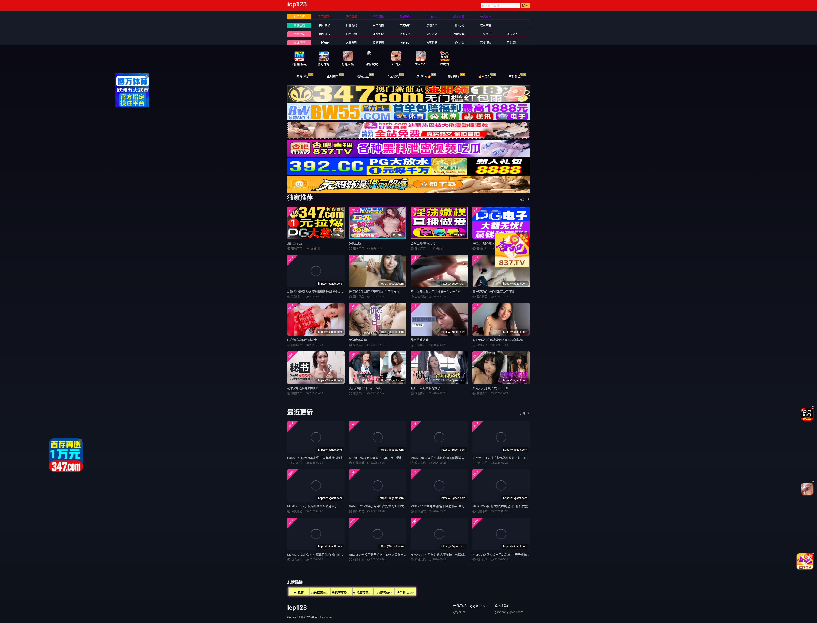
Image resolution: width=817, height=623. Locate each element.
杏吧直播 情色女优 (423, 243)
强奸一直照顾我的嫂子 (425, 388)
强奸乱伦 (378, 33)
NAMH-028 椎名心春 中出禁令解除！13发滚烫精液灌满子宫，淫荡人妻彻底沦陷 (402, 506)
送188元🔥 (423, 76)
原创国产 (431, 25)
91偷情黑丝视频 (321, 592)
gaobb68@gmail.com (509, 612)
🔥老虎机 (484, 76)
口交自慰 (351, 33)
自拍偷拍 (378, 25)
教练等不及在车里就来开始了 (351, 592)
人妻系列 (351, 42)
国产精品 (324, 25)
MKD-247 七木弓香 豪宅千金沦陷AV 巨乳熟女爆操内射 (446, 506)
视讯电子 (454, 76)
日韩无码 (458, 25)
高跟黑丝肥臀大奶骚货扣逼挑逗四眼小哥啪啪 (317, 291)
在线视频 (299, 42)
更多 (523, 199)
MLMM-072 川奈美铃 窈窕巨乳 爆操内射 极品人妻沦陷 (323, 554)
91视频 (299, 592)
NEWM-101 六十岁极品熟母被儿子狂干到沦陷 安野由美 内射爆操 (515, 458)
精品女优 (405, 33)
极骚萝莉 (378, 42)
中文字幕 (405, 25)
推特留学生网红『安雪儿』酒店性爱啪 (374, 291)
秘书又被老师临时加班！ (303, 388)
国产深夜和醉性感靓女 (302, 340)
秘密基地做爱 (419, 340)
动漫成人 (512, 33)
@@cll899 (460, 612)
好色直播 (355, 243)
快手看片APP (405, 592)
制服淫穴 (324, 33)
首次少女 (458, 42)
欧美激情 (485, 25)
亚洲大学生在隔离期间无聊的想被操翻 (497, 340)
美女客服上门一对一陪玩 (365, 388)
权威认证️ (363, 76)
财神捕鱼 (515, 76)
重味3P (324, 42)
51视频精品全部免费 (366, 592)
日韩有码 (351, 25)
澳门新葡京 (294, 243)
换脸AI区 (458, 33)
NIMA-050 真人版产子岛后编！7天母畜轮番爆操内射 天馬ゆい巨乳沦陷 (519, 554)
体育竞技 (302, 76)
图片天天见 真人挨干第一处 (490, 388)
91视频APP (384, 592)
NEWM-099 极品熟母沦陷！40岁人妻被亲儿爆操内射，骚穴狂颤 (391, 554)
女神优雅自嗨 (358, 340)
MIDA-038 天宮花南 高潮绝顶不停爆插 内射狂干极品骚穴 (448, 458)
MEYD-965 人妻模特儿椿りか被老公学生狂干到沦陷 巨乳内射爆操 (330, 506)
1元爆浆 (393, 76)
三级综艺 (485, 33)
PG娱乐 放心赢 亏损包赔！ (489, 243)
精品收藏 (299, 33)
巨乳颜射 (512, 42)
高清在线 (299, 25)
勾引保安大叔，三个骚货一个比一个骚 (436, 291)
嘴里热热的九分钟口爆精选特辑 (493, 291)
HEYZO (405, 42)
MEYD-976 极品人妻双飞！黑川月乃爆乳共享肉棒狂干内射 (387, 458)
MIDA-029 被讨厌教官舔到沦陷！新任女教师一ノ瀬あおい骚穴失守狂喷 (519, 506)
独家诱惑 (431, 42)
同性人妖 (431, 33)
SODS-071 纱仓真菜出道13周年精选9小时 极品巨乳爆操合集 (327, 458)
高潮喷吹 (485, 42)
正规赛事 (333, 76)
